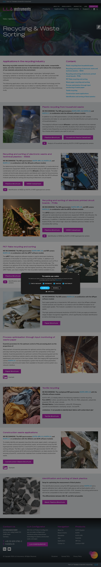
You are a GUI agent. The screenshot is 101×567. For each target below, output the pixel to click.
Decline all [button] (56, 288)
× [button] (78, 274)
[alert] (50, 283)
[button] (50, 291)
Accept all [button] (45, 288)
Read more (59, 280)
